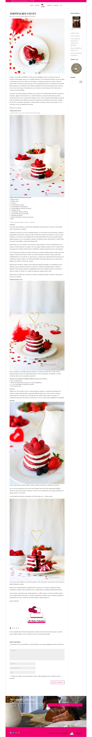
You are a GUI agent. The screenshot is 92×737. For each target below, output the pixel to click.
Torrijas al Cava (75, 33)
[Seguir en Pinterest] (16, 733)
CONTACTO (56, 5)
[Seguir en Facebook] (13, 733)
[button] (72, 22)
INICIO (31, 5)
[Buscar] (80, 82)
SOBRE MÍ (49, 5)
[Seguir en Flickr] (19, 733)
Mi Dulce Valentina (16, 16)
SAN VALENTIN (31, 16)
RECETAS (37, 5)
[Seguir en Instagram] (11, 733)
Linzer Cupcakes (75, 36)
